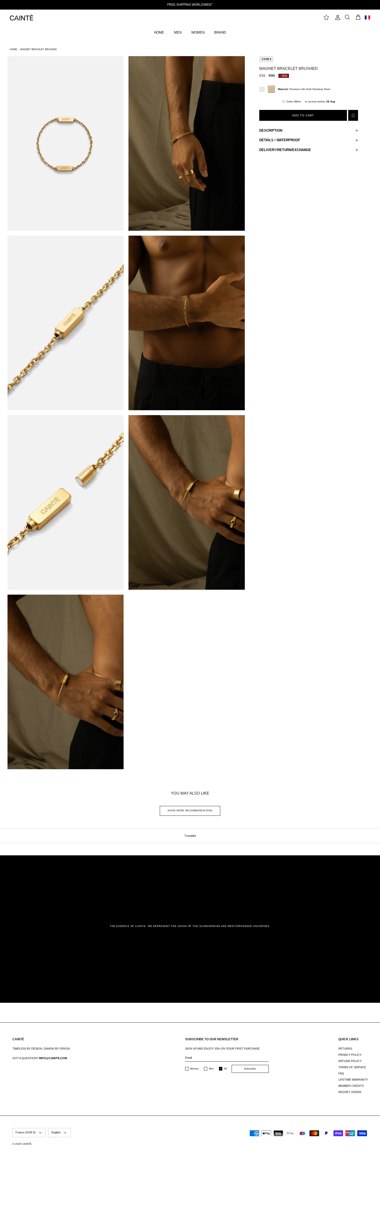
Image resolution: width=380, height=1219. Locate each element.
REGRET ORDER (349, 1092)
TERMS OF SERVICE (352, 1067)
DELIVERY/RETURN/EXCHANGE (285, 150)
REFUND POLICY (349, 1061)
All (225, 1068)
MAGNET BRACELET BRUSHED (38, 49)
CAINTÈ (27, 1143)
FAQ (341, 1073)
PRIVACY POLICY (349, 1054)
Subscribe (250, 1068)
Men (211, 1068)
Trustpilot (190, 835)
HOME (159, 32)
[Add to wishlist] (353, 115)
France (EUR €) (26, 1132)
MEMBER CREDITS (351, 1085)
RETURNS (345, 1048)
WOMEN (197, 32)
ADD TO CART (303, 115)
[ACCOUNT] (337, 17)
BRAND (220, 32)
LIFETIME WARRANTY (353, 1079)
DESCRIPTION (270, 130)
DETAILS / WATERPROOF (279, 140)
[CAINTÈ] (21, 17)
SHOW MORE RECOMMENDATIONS (190, 810)
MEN (177, 32)
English (55, 1132)
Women (194, 1068)
